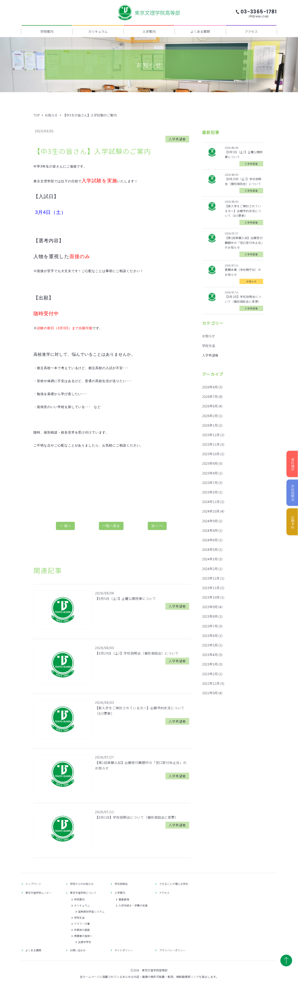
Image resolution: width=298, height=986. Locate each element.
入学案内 (149, 31)
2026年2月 (210, 415)
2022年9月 (210, 692)
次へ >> (157, 525)
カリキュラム (98, 31)
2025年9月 (210, 463)
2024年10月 (211, 511)
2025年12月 (211, 434)
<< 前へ (65, 525)
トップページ (33, 884)
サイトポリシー (124, 950)
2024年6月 (210, 539)
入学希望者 (210, 355)
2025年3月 (210, 492)
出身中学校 (84, 942)
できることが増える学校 (173, 884)
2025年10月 (211, 453)
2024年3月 (210, 559)
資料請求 (292, 464)
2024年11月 (211, 501)
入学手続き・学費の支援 (133, 905)
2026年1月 (210, 425)
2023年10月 (211, 597)
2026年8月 (210, 387)
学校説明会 (121, 884)
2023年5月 (210, 645)
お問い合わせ (78, 950)
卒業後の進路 (82, 930)
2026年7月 (210, 396)
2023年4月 (210, 654)
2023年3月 (210, 664)
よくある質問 (200, 31)
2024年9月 (210, 520)
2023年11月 (211, 587)
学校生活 (208, 345)
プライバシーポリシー (172, 950)
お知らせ (208, 335)
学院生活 (79, 918)
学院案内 (46, 31)
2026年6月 (210, 406)
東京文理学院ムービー (38, 893)
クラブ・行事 (82, 924)
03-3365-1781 (259, 13)
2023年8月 (210, 616)
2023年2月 (210, 673)
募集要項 (124, 899)
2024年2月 (210, 568)
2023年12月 (211, 578)
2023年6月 (210, 635)
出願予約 (292, 522)
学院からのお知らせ (82, 884)
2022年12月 (211, 683)
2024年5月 (210, 549)
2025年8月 (210, 473)
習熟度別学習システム (91, 911)
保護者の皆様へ (83, 936)
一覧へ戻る (111, 525)
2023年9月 (210, 606)
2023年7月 (210, 626)
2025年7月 (210, 482)
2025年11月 (211, 444)
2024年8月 (210, 530)
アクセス (251, 31)
